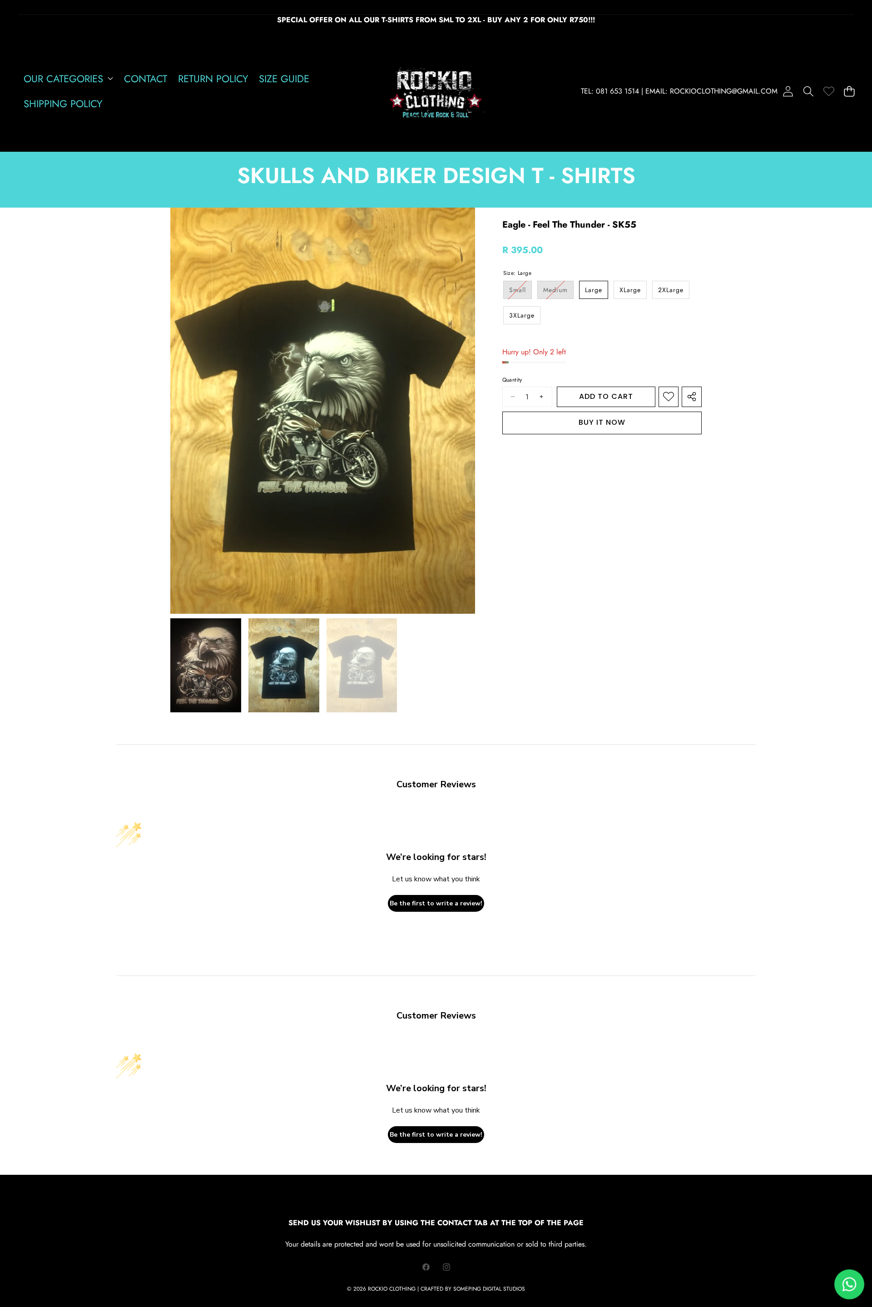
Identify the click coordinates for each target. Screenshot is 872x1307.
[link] (828, 91)
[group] (205, 665)
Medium (558, 292)
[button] (808, 91)
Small (520, 292)
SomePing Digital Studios (489, 1289)
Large (593, 289)
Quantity (512, 380)
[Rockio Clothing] (436, 91)
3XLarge (522, 315)
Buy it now (602, 422)
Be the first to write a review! (436, 903)
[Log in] (788, 91)
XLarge (630, 289)
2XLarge (671, 289)
